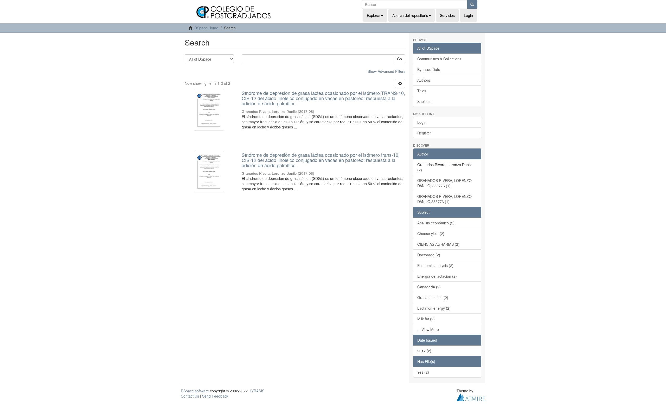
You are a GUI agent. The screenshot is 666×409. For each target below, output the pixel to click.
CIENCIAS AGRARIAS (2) (438, 244)
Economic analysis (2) (435, 265)
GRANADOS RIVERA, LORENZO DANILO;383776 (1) (444, 199)
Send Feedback (215, 396)
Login (421, 122)
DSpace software (195, 390)
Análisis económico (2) (435, 222)
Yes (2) (423, 372)
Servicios (447, 15)
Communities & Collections (439, 58)
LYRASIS (257, 390)
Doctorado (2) (428, 254)
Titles (421, 90)
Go (399, 58)
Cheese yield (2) (430, 233)
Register (424, 132)
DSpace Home (206, 27)
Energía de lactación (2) (437, 276)
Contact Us (190, 396)
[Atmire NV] (471, 396)
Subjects (424, 101)
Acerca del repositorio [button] (410, 15)
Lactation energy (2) (434, 308)
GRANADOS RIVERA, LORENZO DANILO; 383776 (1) (444, 183)
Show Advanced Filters (386, 71)
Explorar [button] (374, 15)
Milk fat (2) (426, 318)
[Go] (472, 4)
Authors (423, 80)
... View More (428, 329)
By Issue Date (428, 69)
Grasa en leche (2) (432, 297)
